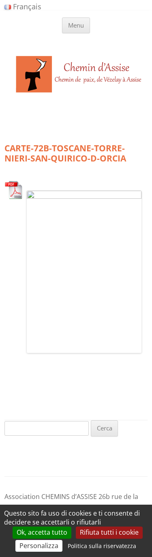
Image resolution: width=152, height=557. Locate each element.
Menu (76, 25)
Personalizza (38, 545)
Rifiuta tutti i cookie (109, 532)
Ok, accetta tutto (42, 532)
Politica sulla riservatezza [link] (102, 546)
